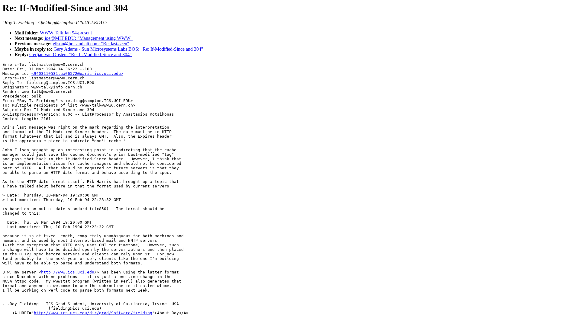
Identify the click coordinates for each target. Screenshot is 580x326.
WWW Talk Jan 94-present (66, 32)
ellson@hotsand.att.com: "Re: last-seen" (91, 43)
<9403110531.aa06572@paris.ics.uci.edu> (77, 73)
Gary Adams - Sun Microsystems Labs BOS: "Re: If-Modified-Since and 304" (128, 49)
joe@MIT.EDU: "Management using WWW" (89, 38)
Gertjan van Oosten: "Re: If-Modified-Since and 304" (80, 54)
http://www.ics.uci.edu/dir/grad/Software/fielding (93, 313)
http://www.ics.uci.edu (67, 272)
